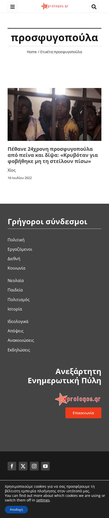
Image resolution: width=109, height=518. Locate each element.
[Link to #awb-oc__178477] (12, 7)
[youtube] (45, 466)
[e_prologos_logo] (54, 3)
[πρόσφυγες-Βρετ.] (54, 90)
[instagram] (34, 466)
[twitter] (23, 466)
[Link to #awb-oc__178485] (94, 7)
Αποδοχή (16, 509)
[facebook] (12, 466)
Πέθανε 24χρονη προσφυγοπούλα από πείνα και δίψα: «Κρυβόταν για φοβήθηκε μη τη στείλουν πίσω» (53, 155)
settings (43, 500)
